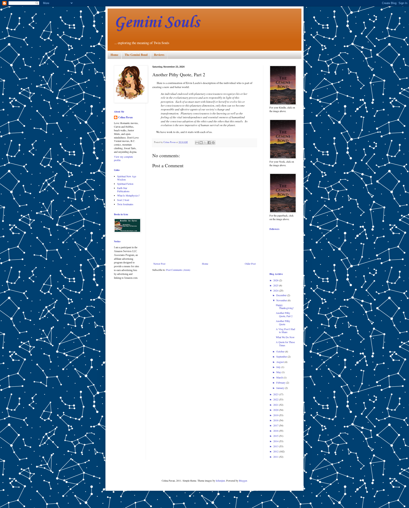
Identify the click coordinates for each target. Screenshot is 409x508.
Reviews (159, 54)
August (280, 362)
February (281, 382)
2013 (276, 446)
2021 (276, 404)
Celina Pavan (125, 117)
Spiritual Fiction (125, 183)
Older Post (250, 263)
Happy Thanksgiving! (285, 306)
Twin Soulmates (125, 204)
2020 (276, 409)
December (281, 295)
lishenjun (220, 480)
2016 (276, 430)
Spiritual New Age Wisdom (126, 178)
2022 (276, 399)
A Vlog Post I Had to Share (285, 330)
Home (114, 54)
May (279, 372)
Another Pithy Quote (283, 322)
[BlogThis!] (201, 142)
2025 (276, 285)
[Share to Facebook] (209, 142)
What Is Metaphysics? (128, 195)
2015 (276, 435)
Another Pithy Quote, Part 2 (284, 314)
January (280, 388)
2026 (276, 280)
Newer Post (159, 263)
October (280, 351)
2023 (276, 394)
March (280, 377)
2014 (276, 441)
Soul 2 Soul (123, 200)
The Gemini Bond (136, 54)
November (282, 300)
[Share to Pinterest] (213, 142)
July (278, 367)
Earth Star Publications (123, 189)
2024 (276, 290)
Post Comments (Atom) (178, 269)
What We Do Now (285, 337)
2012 (276, 451)
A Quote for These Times (285, 343)
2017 (276, 425)
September (282, 356)
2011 (276, 456)
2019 (276, 415)
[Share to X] (205, 142)
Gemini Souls (156, 22)
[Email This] (197, 142)
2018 (276, 420)
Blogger (243, 480)
